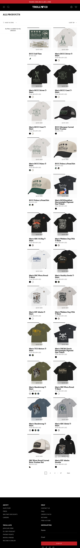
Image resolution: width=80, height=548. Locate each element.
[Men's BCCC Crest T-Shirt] (65, 76)
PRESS (5, 511)
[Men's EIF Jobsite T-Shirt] (39, 298)
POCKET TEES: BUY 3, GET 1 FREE (40, 1)
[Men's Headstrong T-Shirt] (39, 373)
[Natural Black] (30, 467)
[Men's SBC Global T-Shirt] (65, 410)
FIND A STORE (45, 520)
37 (61, 473)
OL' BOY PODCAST (9, 531)
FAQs (42, 511)
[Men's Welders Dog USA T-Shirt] (65, 225)
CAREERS (6, 517)
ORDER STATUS (46, 514)
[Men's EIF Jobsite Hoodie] (65, 446)
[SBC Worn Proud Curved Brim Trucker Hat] (39, 446)
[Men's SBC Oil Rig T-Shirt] (39, 225)
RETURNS (44, 517)
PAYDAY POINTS (8, 534)
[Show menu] (4, 7)
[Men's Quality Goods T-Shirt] (65, 261)
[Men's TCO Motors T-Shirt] (39, 334)
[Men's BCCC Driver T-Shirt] (65, 40)
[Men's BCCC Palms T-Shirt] (39, 149)
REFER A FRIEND (8, 537)
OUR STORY (7, 508)
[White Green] (30, 58)
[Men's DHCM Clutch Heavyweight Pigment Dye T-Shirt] (65, 334)
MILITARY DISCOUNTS (10, 514)
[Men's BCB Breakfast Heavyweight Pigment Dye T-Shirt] (65, 186)
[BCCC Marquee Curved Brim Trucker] (65, 113)
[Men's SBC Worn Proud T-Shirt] (39, 261)
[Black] (56, 133)
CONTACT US (45, 508)
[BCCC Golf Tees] (39, 40)
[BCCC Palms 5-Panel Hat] (65, 149)
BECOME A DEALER (9, 541)
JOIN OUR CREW (8, 528)
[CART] (76, 7)
